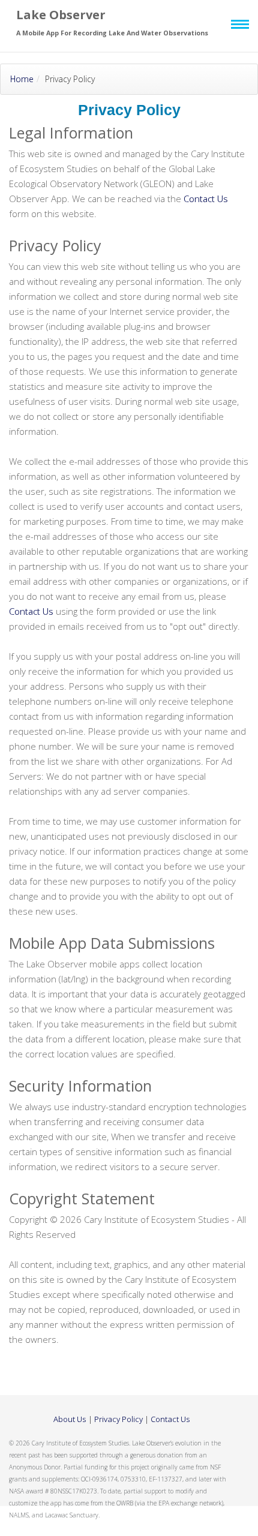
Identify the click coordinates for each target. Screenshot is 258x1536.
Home (22, 79)
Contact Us (206, 199)
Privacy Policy (118, 1419)
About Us (69, 1419)
